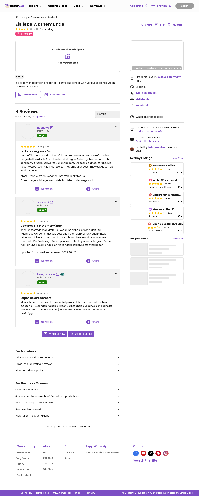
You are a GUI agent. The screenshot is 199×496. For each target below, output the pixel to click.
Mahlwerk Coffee (164, 165)
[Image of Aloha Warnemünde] (139, 183)
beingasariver (39, 116)
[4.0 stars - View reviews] (155, 183)
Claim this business (26, 389)
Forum (20, 463)
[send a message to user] (52, 128)
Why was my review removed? (34, 357)
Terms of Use (42, 492)
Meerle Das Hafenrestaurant (170, 224)
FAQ (45, 452)
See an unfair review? (28, 409)
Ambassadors (24, 452)
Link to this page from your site (34, 402)
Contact (48, 458)
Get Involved (23, 475)
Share (148, 25)
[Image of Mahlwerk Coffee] (139, 169)
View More (178, 158)
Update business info (149, 131)
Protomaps (145, 68)
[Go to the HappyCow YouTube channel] (143, 453)
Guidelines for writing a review (33, 364)
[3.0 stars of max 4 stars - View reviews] (155, 227)
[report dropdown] (116, 127)
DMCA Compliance (62, 492)
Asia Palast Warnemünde (169, 195)
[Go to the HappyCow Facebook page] (136, 453)
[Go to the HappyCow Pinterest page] (158, 453)
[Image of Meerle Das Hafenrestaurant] (138, 227)
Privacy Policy (25, 492)
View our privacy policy (29, 370)
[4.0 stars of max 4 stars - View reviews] (155, 198)
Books (68, 458)
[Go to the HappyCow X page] (151, 453)
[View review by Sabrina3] (28, 206)
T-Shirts (69, 452)
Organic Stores (57, 6)
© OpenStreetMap (160, 68)
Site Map (48, 469)
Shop (77, 6)
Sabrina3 (43, 202)
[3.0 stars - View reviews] (155, 169)
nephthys (43, 127)
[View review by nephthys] (28, 131)
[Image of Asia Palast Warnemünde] (139, 198)
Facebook (142, 105)
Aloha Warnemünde (165, 180)
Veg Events (22, 458)
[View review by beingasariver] (28, 278)
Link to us (48, 463)
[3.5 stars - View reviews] (155, 212)
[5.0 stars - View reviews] (22, 29)
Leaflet (136, 68)
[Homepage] (14, 6)
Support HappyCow (85, 492)
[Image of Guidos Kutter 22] (139, 212)
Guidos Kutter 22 (164, 209)
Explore (33, 6)
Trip (162, 25)
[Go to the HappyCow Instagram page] (166, 453)
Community (97, 6)
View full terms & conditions (32, 415)
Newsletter (22, 469)
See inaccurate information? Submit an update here (47, 396)
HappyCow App (97, 446)
